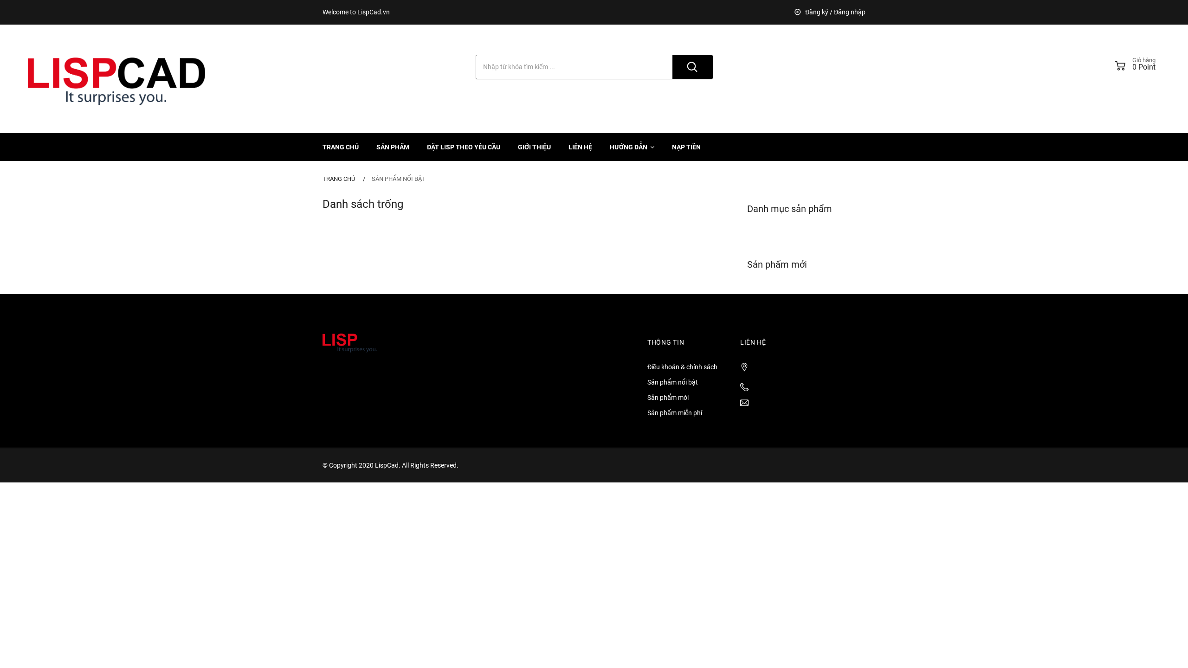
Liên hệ (580, 147)
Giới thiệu (534, 147)
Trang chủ (341, 147)
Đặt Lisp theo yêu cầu (463, 147)
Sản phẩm (392, 147)
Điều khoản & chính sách (682, 367)
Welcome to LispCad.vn (356, 12)
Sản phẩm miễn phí (674, 413)
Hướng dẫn (628, 147)
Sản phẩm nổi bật (398, 178)
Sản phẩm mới (668, 397)
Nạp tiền (686, 147)
